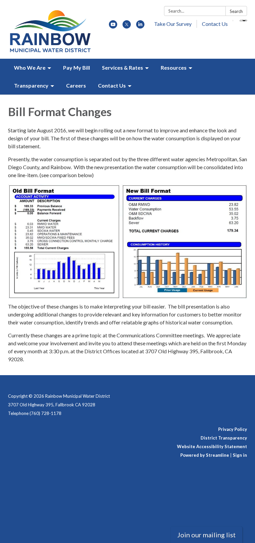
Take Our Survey (173, 24)
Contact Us (215, 24)
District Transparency (224, 438)
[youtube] (113, 26)
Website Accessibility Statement (212, 446)
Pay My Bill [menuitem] (76, 67)
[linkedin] (140, 26)
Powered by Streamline (204, 455)
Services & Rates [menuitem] (122, 67)
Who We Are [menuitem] (29, 67)
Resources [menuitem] (174, 67)
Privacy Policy (232, 429)
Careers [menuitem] (76, 85)
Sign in (240, 455)
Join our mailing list (206, 535)
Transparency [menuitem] (31, 85)
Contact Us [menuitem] (112, 85)
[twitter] (127, 26)
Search (236, 11)
